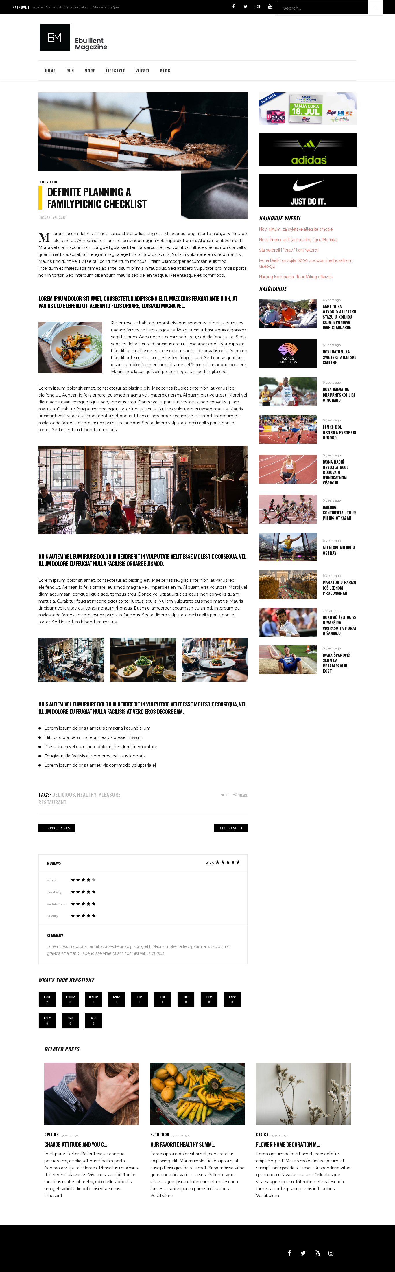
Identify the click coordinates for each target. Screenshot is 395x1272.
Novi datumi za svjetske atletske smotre (296, 229)
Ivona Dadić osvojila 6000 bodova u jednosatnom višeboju (335, 472)
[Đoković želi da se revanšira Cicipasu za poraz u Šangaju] (288, 622)
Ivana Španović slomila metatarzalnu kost (336, 663)
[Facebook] (233, 7)
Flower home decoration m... (288, 1144)
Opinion (51, 1134)
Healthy (87, 794)
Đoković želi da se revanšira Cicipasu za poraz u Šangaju (340, 625)
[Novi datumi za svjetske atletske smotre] (288, 353)
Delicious (63, 794)
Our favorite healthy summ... (182, 1144)
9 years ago (70, 1135)
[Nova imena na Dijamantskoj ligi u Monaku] (288, 391)
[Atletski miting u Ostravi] (288, 547)
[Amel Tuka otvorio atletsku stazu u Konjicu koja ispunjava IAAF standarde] (288, 313)
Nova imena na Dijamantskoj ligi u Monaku (298, 239)
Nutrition (48, 181)
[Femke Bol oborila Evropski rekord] (288, 429)
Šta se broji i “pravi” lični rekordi (88, 7)
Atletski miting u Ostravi (339, 549)
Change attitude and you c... (75, 1144)
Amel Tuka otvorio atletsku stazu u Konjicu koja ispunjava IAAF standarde (339, 317)
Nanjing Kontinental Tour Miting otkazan (296, 276)
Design (262, 1134)
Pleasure (110, 794)
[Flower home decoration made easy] (303, 1094)
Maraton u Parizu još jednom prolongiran (339, 587)
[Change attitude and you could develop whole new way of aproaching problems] (91, 1094)
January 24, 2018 (53, 217)
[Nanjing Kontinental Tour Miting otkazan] (288, 509)
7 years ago (331, 611)
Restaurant (52, 802)
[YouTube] (270, 7)
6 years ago (332, 300)
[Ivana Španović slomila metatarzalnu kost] (288, 659)
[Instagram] (258, 7)
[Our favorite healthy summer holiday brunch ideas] (197, 1094)
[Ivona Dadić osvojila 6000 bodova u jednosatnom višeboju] (288, 469)
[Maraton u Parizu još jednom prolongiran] (288, 584)
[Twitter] (245, 7)
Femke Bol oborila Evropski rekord (339, 432)
